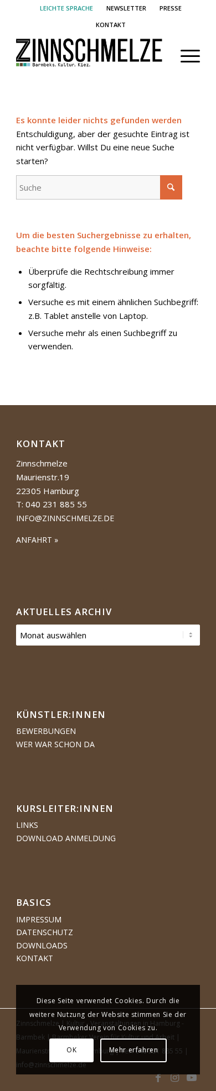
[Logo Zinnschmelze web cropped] (89, 56)
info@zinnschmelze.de (65, 518)
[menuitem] (66, 8)
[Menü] (184, 56)
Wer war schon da (55, 744)
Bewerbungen (46, 731)
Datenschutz (44, 932)
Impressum (38, 919)
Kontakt (34, 958)
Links (27, 825)
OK (71, 1050)
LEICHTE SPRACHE (66, 8)
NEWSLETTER (126, 8)
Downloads (42, 945)
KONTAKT (111, 24)
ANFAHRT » (37, 539)
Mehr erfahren (133, 1050)
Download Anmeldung (66, 838)
